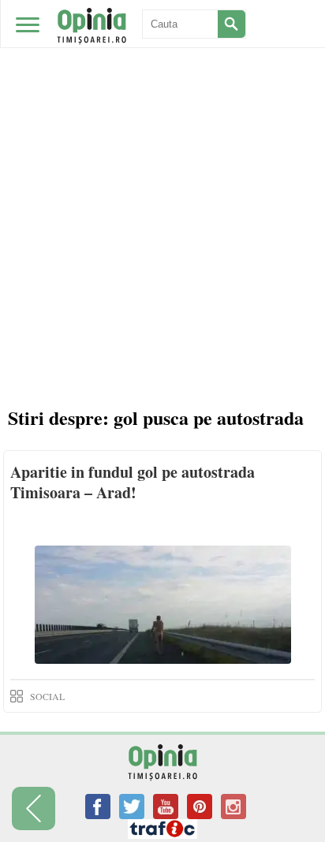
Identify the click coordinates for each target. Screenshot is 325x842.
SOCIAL (47, 696)
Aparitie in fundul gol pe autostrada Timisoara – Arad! (132, 482)
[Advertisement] (162, 170)
